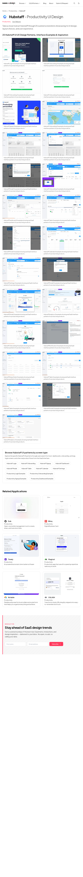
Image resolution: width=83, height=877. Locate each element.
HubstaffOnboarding (28, 463)
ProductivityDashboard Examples (42, 479)
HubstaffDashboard (62, 463)
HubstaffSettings (59, 468)
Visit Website (16, 22)
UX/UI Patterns (34, 3)
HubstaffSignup (45, 463)
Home (4, 11)
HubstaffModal (12, 468)
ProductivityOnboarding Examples (41, 473)
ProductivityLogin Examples (16, 473)
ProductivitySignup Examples (16, 479)
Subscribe (55, 644)
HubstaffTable (26, 468)
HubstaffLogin (11, 463)
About (51, 3)
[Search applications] (74, 3)
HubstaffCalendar (42, 468)
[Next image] (36, 507)
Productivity (13, 11)
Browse (21, 3)
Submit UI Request (62, 3)
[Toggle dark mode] (79, 3)
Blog (44, 3)
